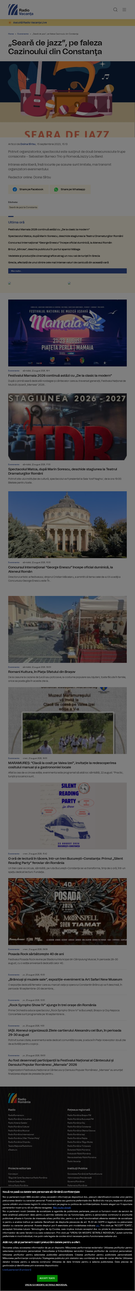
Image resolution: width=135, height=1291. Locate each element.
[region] (67, 1239)
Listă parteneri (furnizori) (17, 1270)
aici (97, 1226)
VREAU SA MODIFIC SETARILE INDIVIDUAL (46, 1285)
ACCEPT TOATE (47, 1278)
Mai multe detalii (62, 1207)
